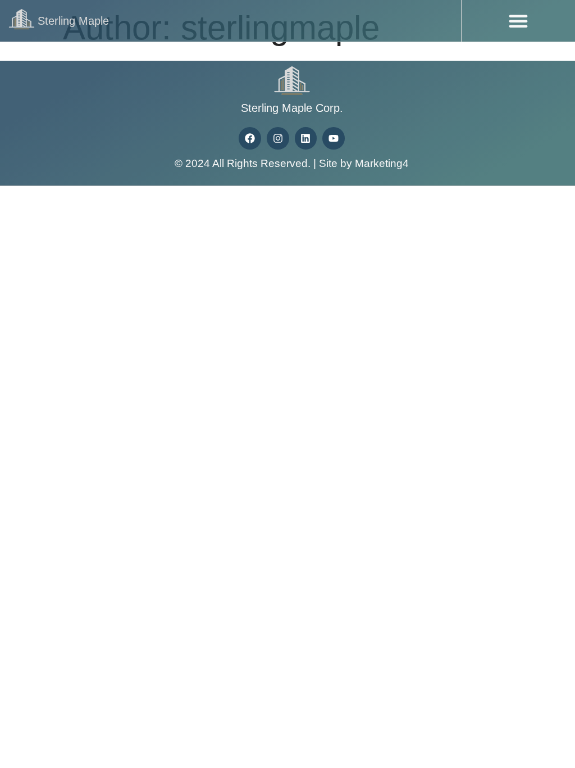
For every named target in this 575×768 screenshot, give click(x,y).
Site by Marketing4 (364, 163)
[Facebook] (250, 138)
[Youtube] (333, 138)
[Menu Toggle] (518, 21)
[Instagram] (278, 138)
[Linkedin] (306, 138)
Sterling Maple (73, 21)
